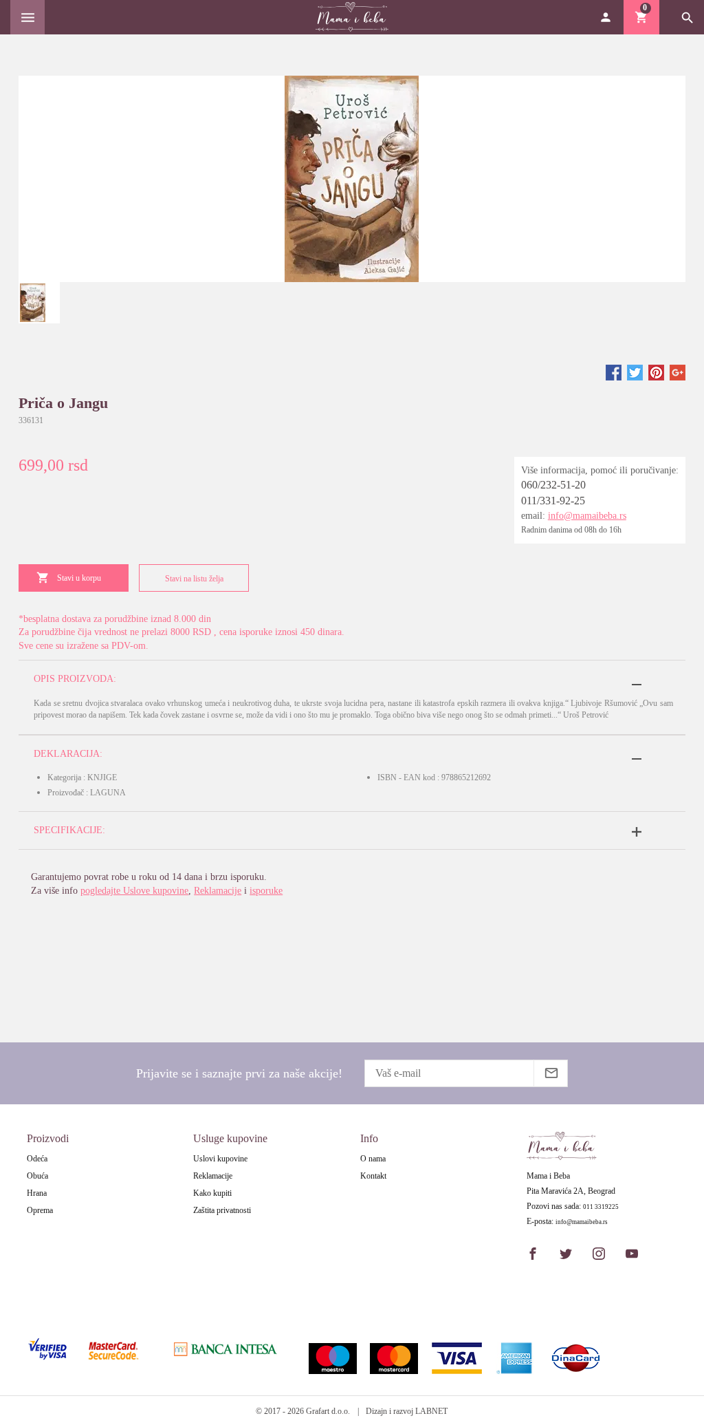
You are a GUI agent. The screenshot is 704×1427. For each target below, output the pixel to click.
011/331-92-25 (553, 500)
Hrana (37, 1193)
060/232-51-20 (553, 485)
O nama (373, 1158)
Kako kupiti (212, 1193)
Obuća (37, 1176)
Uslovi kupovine (220, 1158)
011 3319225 (601, 1207)
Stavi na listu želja (194, 578)
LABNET (431, 1411)
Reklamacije (217, 891)
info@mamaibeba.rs (587, 516)
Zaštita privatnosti (222, 1210)
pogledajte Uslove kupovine (134, 891)
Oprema (40, 1210)
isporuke (266, 891)
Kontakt (373, 1176)
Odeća (37, 1158)
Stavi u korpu (79, 578)
